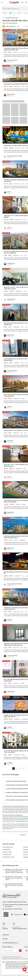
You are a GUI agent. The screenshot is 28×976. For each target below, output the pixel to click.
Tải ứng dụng (15, 2)
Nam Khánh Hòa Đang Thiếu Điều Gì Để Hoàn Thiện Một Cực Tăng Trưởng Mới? (14, 885)
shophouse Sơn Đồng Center (15, 808)
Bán (3, 18)
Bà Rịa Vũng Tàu (8, 857)
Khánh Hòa (7, 852)
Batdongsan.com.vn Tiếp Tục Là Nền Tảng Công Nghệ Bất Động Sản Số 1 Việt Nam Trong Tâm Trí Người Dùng (14, 871)
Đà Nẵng (6, 849)
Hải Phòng (6, 854)
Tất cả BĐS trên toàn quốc (12, 18)
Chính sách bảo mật (21, 961)
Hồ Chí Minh (7, 847)
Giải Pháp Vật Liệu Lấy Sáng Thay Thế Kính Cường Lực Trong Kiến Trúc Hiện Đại (14, 878)
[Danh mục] (2, 2)
